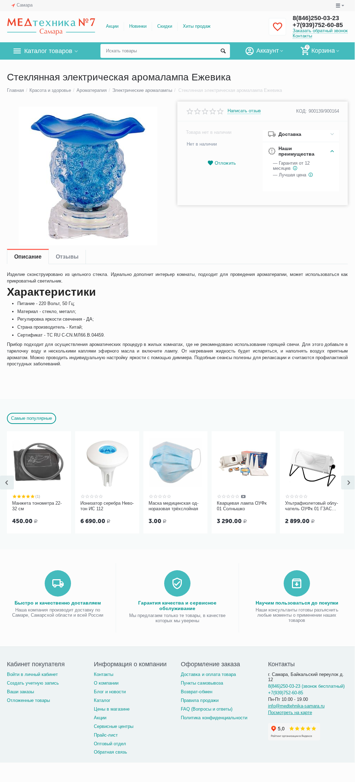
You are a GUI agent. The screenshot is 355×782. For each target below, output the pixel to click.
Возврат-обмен (196, 691)
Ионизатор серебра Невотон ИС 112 (107, 506)
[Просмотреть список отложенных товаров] (277, 30)
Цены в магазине (112, 709)
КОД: (301, 111)
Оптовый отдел (110, 743)
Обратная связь (110, 752)
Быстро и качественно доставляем (58, 603)
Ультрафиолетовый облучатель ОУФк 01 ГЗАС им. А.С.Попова (311, 506)
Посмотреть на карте (290, 712)
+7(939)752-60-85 (318, 24)
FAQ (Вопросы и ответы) (206, 709)
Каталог (102, 700)
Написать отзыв (244, 110)
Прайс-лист (106, 735)
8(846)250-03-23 (316, 18)
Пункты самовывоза (202, 683)
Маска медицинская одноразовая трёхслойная (173, 506)
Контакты (302, 35)
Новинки (138, 26)
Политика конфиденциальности (214, 717)
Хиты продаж (197, 26)
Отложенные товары (28, 700)
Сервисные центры (113, 726)
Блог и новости (110, 691)
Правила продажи (199, 700)
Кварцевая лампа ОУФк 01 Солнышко (242, 506)
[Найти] (223, 51)
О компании (106, 683)
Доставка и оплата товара (208, 674)
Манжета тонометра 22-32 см (37, 506)
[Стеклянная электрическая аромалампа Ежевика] (87, 176)
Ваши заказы (20, 691)
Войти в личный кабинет (32, 674)
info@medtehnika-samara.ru (296, 706)
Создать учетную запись (33, 683)
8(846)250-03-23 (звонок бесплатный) (306, 686)
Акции (112, 26)
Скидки (164, 26)
